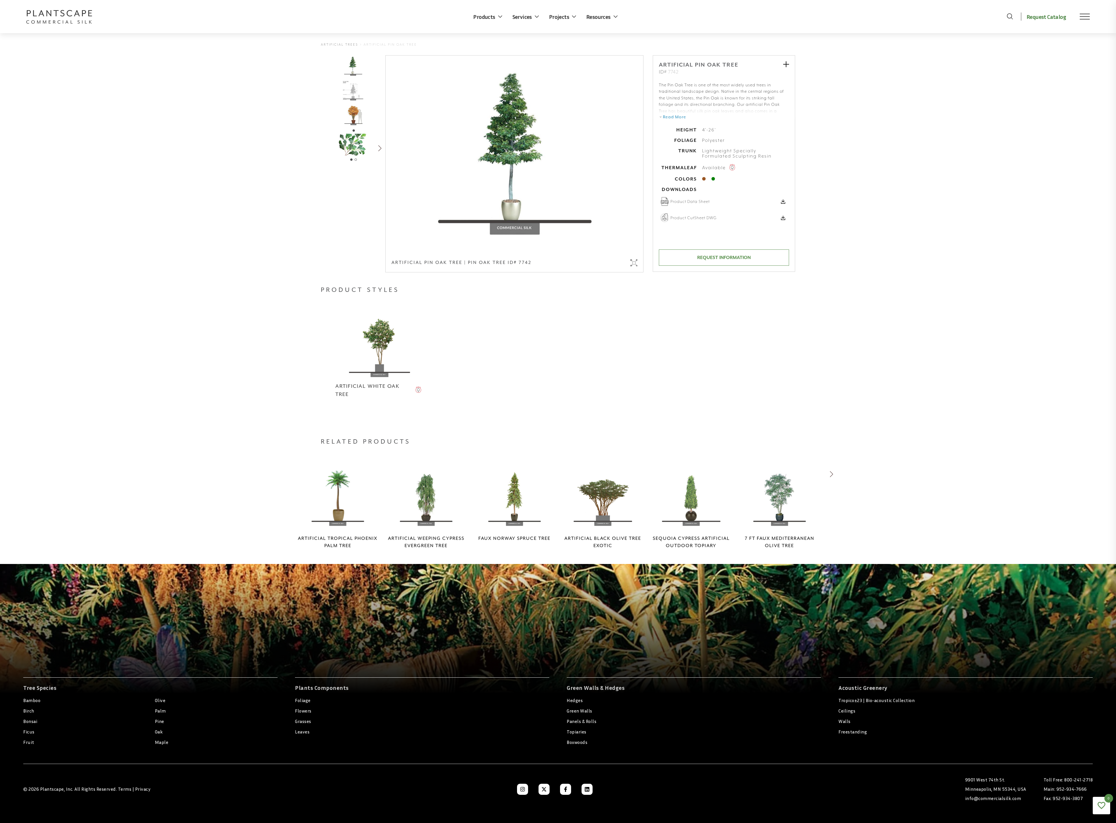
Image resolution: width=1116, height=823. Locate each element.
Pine (159, 721)
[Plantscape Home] (64, 16)
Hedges (575, 700)
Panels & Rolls (581, 721)
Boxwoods (577, 742)
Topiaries (576, 732)
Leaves (302, 732)
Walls (844, 721)
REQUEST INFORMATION (724, 257)
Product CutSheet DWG (693, 217)
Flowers (303, 711)
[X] (544, 789)
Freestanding (852, 732)
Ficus (29, 732)
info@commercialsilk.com (993, 798)
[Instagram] (522, 789)
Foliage (303, 700)
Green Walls (579, 711)
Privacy (143, 789)
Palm (160, 711)
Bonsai (30, 721)
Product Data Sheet (690, 201)
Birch (28, 711)
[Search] (1010, 16)
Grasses (303, 721)
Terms (125, 789)
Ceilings (846, 711)
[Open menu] (1080, 16)
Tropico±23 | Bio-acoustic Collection (876, 700)
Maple (162, 742)
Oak (159, 732)
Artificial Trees (339, 45)
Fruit (28, 742)
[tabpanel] (353, 115)
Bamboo (31, 700)
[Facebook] (565, 789)
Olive (160, 700)
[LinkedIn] (587, 789)
